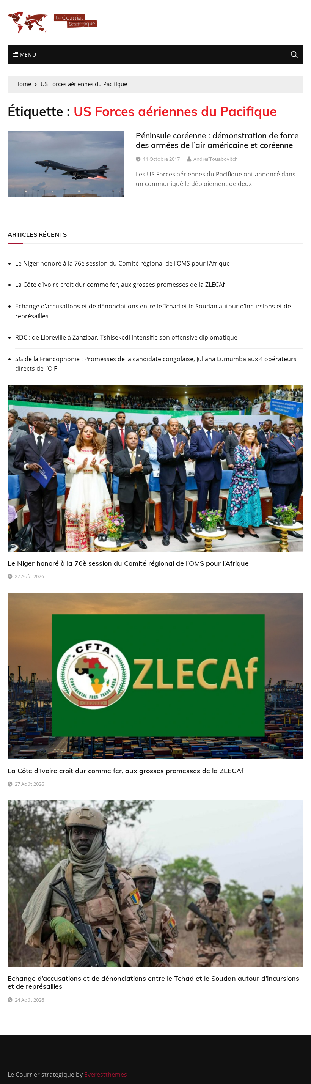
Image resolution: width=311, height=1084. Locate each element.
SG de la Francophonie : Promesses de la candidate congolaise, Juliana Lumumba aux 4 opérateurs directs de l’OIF (156, 364)
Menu (27, 54)
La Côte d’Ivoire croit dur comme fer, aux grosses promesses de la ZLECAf (120, 284)
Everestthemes (105, 1074)
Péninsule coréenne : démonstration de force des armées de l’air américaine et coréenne (217, 140)
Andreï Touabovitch (215, 159)
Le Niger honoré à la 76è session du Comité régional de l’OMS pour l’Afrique (122, 263)
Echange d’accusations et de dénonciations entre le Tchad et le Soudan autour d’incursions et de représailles (153, 311)
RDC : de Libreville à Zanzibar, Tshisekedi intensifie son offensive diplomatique (126, 337)
